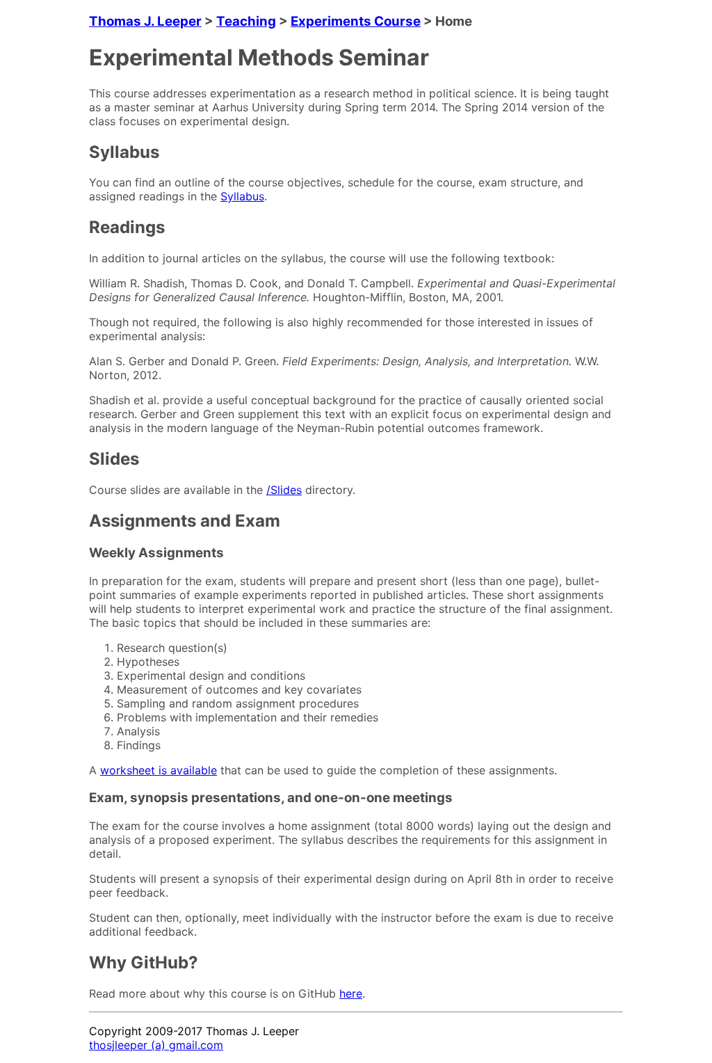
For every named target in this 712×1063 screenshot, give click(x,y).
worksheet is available (158, 770)
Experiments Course (356, 21)
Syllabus (242, 196)
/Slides (284, 490)
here (350, 993)
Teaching (246, 21)
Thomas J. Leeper (145, 21)
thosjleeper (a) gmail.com (156, 1045)
